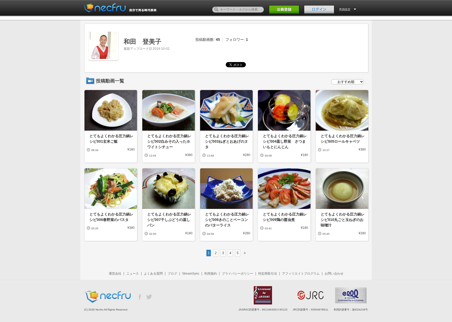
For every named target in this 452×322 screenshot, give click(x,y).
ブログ (172, 273)
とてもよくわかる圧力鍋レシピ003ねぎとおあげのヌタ (227, 141)
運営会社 (115, 273)
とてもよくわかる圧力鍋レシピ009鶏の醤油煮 (285, 217)
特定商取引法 (267, 273)
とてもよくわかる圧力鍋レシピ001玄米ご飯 (111, 138)
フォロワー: (236, 39)
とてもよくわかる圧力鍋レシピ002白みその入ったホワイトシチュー (169, 141)
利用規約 (210, 273)
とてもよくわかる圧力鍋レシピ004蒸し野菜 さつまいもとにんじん (285, 141)
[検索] (216, 9)
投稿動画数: (207, 39)
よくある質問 (153, 273)
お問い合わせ (334, 273)
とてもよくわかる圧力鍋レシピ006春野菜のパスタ (111, 217)
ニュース (132, 273)
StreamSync (190, 273)
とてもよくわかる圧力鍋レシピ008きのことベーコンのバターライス (227, 219)
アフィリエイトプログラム (301, 273)
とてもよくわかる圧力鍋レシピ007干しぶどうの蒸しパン (169, 219)
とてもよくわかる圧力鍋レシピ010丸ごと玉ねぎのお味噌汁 (343, 219)
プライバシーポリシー (237, 273)
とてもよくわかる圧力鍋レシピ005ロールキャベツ (343, 138)
